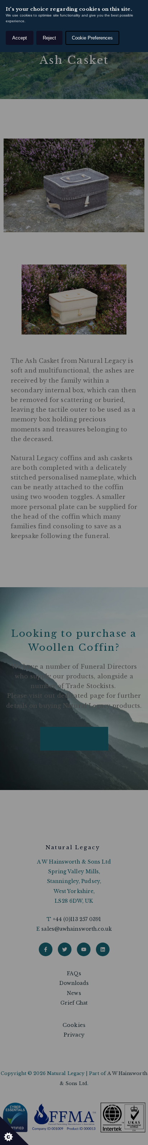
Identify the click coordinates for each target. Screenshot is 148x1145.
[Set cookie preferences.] (14, 1130)
